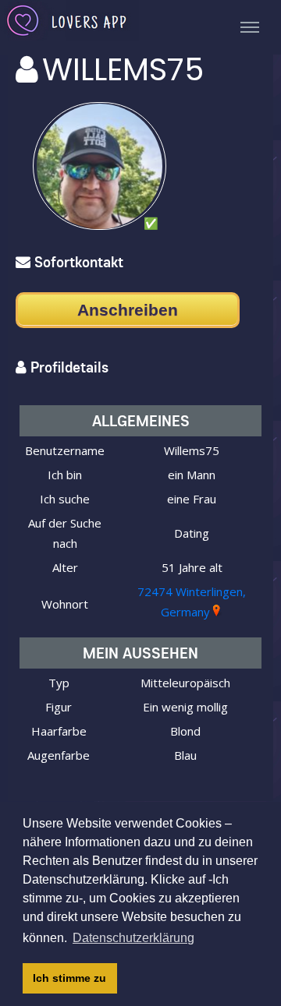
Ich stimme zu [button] (69, 978)
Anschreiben (127, 310)
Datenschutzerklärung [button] (133, 937)
